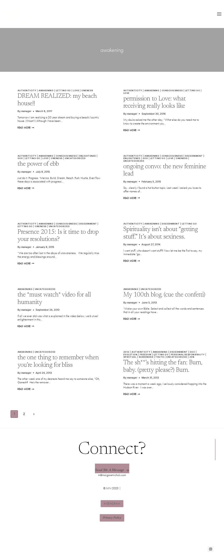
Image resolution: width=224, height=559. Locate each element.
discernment (194, 156)
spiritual (129, 357)
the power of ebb (38, 164)
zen (191, 357)
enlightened (87, 156)
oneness (87, 90)
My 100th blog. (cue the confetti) (164, 295)
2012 (126, 352)
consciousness (172, 90)
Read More (26, 127)
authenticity (27, 90)
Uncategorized (75, 158)
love (76, 90)
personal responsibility (188, 354)
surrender (146, 357)
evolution (130, 354)
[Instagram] (211, 549)
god (20, 158)
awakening (45, 90)
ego (192, 352)
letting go (63, 90)
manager (26, 111)
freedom (145, 354)
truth (159, 357)
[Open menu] (219, 14)
